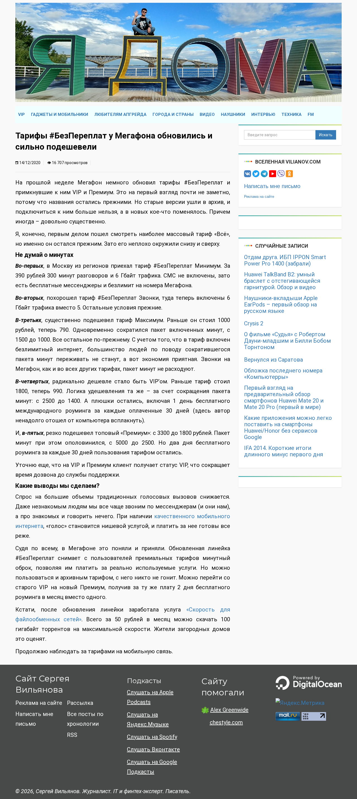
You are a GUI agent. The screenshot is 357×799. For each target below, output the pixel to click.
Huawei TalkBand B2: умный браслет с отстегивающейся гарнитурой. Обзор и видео (282, 281)
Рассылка (80, 703)
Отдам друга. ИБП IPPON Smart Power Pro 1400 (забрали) (285, 260)
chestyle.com (226, 722)
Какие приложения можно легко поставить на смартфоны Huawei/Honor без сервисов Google (288, 427)
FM (311, 114)
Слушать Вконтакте (153, 749)
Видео (207, 114)
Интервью (263, 114)
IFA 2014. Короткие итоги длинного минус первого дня (283, 451)
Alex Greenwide (229, 710)
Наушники (233, 114)
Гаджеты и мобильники (59, 114)
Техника (291, 114)
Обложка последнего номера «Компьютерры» (283, 373)
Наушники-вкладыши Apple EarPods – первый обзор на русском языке (281, 304)
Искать (325, 135)
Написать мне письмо (272, 186)
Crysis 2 (253, 323)
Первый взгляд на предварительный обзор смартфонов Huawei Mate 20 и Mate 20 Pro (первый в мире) (284, 397)
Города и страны (173, 114)
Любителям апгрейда (120, 114)
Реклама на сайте (259, 196)
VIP (21, 114)
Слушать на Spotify (152, 737)
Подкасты (144, 681)
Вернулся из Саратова (273, 360)
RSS (72, 735)
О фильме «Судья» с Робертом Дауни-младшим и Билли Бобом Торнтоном (287, 340)
